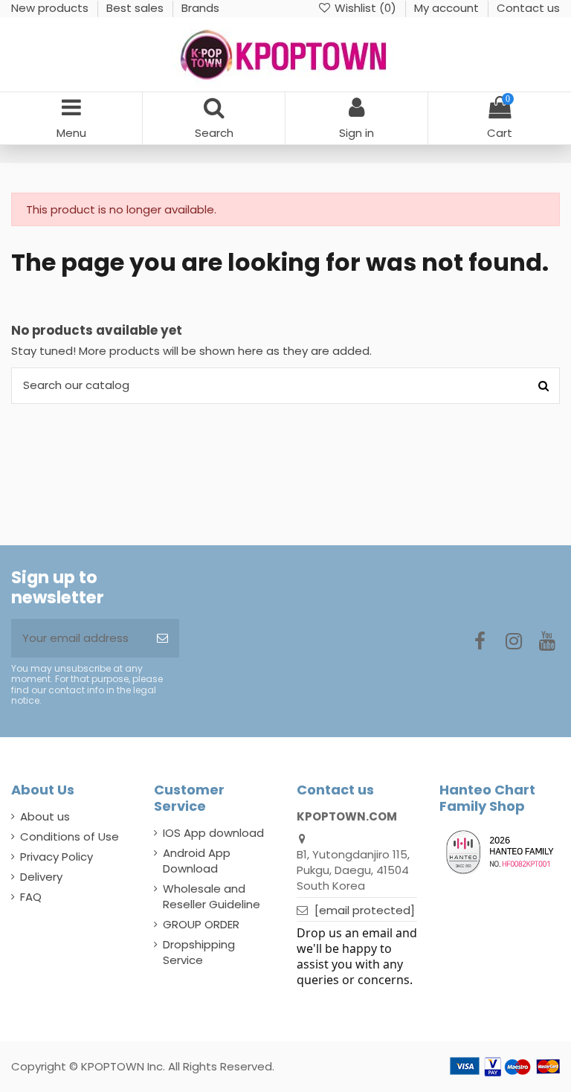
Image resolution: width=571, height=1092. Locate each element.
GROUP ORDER (201, 924)
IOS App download (213, 833)
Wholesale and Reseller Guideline (211, 896)
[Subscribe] (162, 638)
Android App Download (196, 860)
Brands (200, 8)
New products (51, 8)
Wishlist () (365, 8)
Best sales (136, 8)
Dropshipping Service (199, 952)
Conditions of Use (69, 836)
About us (45, 816)
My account (448, 8)
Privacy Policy (56, 856)
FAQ (31, 897)
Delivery (41, 876)
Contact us (528, 8)
